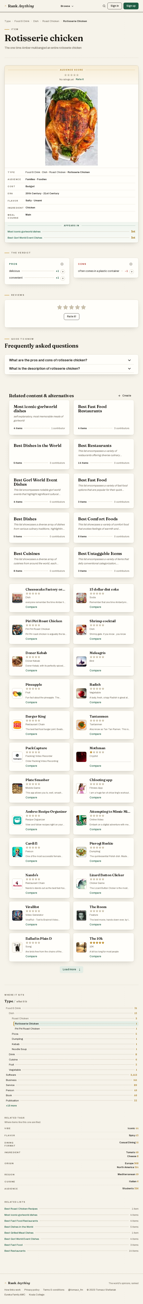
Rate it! (71, 316)
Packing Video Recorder (39, 756)
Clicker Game (97, 883)
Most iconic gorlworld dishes (24, 231)
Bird (92, 661)
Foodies (42, 179)
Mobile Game (33, 788)
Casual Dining (129, 1142)
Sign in (115, 5)
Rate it (80, 79)
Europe (132, 1163)
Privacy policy (31, 1290)
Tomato (132, 1152)
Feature (94, 915)
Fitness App (96, 788)
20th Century (33, 193)
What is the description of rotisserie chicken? (44, 368)
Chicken (30, 207)
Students (130, 1188)
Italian (134, 1181)
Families (30, 179)
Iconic (133, 1128)
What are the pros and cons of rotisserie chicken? (48, 360)
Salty (29, 200)
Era (10, 193)
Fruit (28, 692)
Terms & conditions (53, 1290)
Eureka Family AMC (14, 1294)
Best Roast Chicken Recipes (21, 1208)
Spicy (134, 1135)
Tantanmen (96, 724)
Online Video (97, 819)
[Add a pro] (62, 264)
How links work (12, 1290)
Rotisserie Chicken (75, 21)
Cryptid (94, 756)
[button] (71, 75)
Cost (11, 186)
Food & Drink (22, 21)
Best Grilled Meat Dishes (19, 1232)
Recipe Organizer (35, 819)
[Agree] (63, 271)
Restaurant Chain (35, 724)
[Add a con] (131, 264)
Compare (31, 607)
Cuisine (9, 1182)
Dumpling (95, 851)
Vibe (7, 1128)
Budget (30, 186)
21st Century (51, 193)
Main (28, 214)
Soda (93, 597)
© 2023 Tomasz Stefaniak (101, 1290)
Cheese (133, 1156)
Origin (9, 1163)
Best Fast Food (13, 1244)
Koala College (36, 1294)
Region (9, 1174)
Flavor (13, 201)
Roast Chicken (50, 21)
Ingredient (16, 208)
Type (7, 21)
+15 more (11, 1105)
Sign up (131, 5)
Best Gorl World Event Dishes (25, 237)
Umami (38, 200)
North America (128, 1167)
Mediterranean (128, 1174)
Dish (36, 21)
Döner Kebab (33, 661)
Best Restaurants (15, 1250)
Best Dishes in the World (18, 1226)
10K (92, 946)
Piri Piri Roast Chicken (38, 629)
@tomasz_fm (75, 1290)
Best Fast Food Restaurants (21, 1220)
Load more (71, 969)
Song (29, 946)
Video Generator (34, 915)
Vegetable (95, 692)
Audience (14, 179)
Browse (65, 6)
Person (29, 851)
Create (126, 395)
